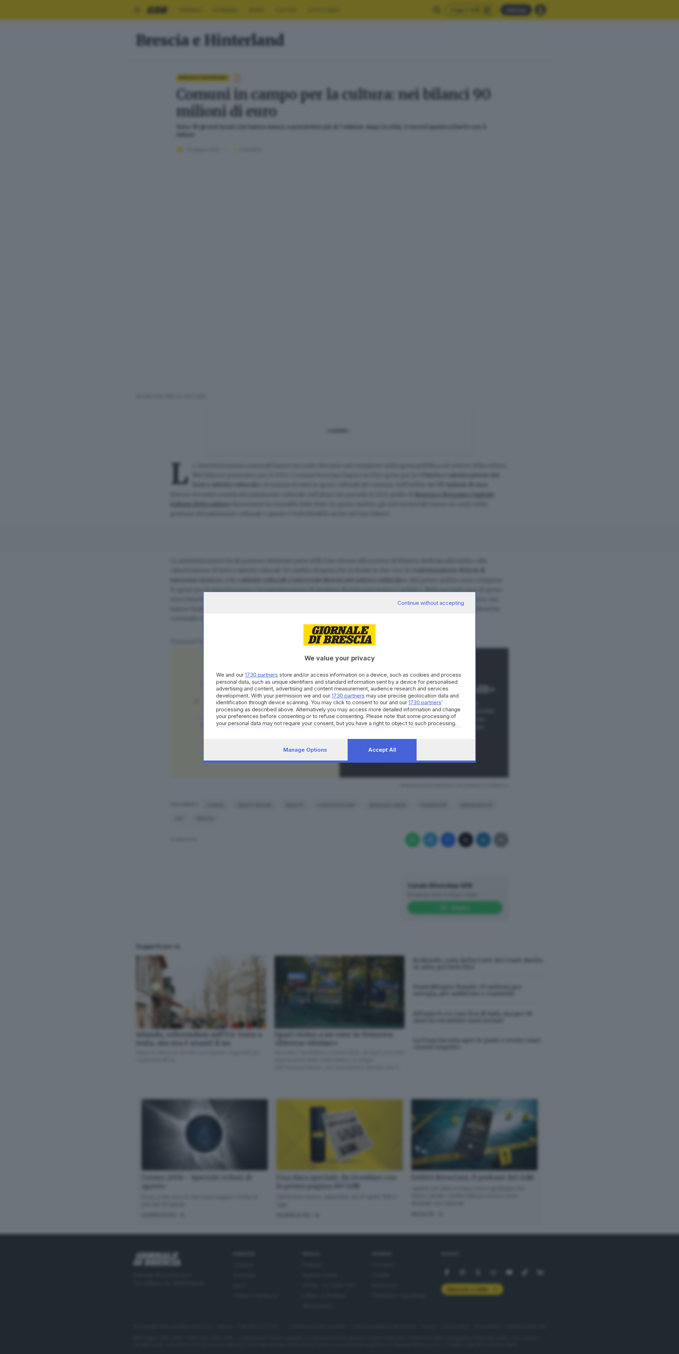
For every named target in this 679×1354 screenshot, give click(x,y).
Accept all (382, 749)
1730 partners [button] (261, 674)
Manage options (305, 749)
